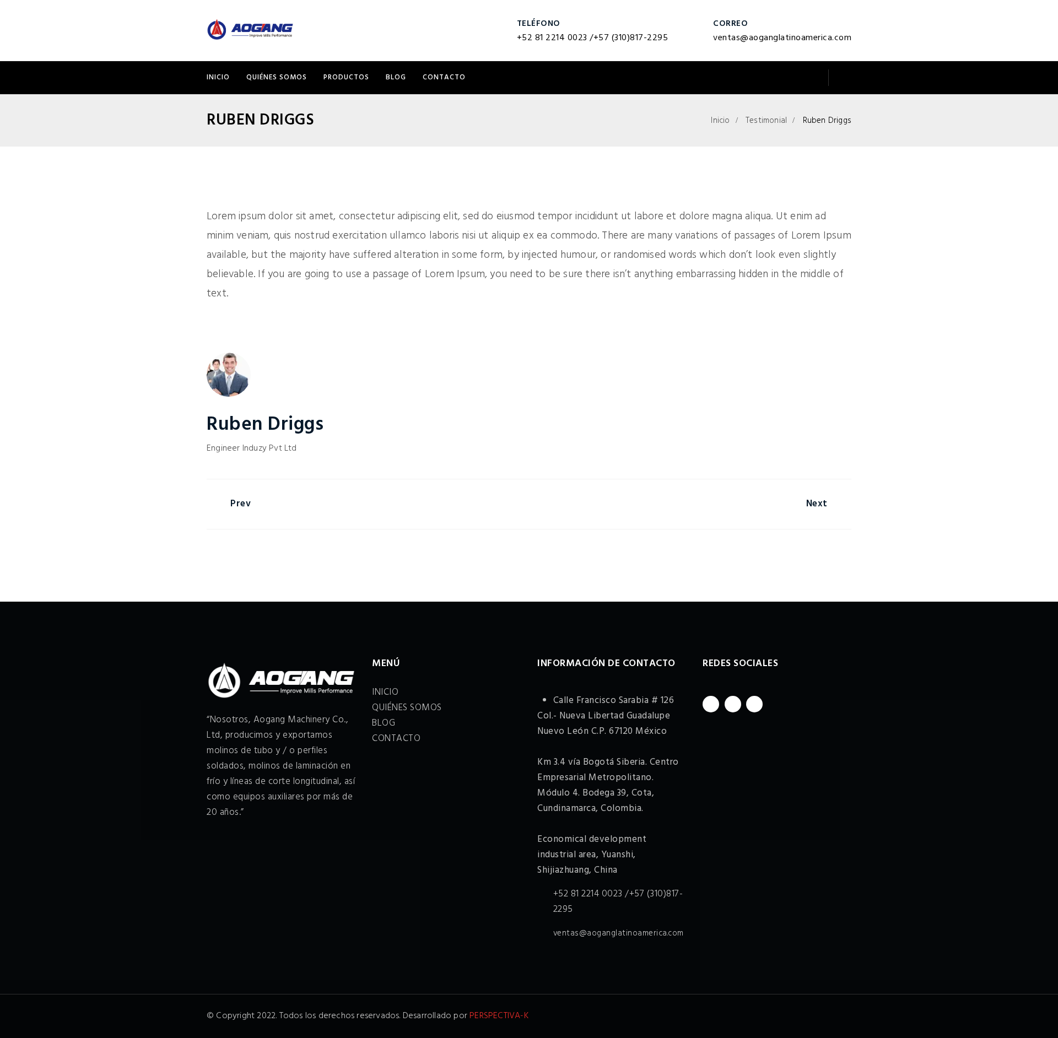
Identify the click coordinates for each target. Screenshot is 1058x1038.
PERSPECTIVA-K (498, 1016)
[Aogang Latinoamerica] (250, 30)
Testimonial (766, 120)
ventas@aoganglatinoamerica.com (782, 38)
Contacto (444, 77)
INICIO (218, 77)
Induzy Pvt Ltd (269, 448)
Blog (396, 77)
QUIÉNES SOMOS (276, 77)
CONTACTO (396, 738)
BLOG (383, 723)
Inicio (720, 120)
